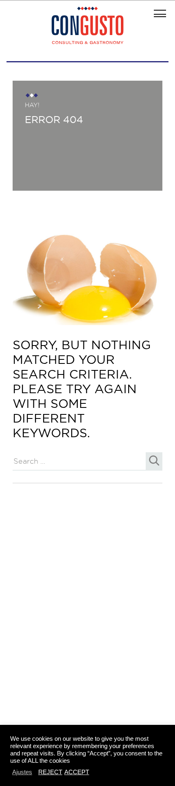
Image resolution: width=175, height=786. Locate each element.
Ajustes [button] (22, 771)
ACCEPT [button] (76, 771)
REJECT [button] (50, 771)
